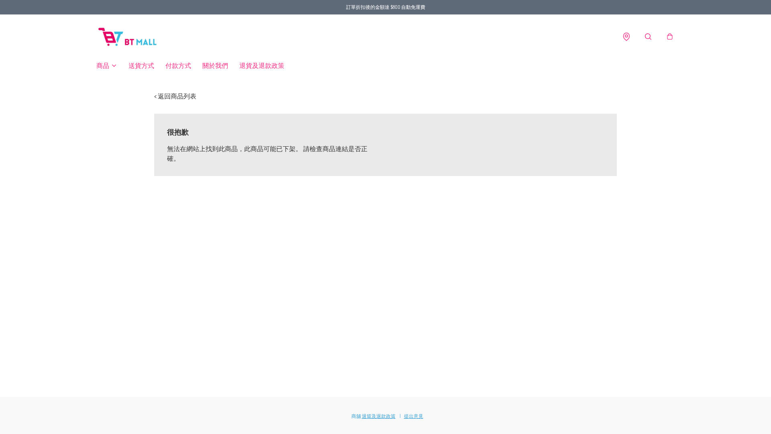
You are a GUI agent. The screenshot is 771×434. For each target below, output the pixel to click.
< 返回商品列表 (175, 96)
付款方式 (178, 65)
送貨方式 (141, 65)
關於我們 (215, 65)
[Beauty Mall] (128, 36)
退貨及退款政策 (261, 65)
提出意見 (413, 416)
